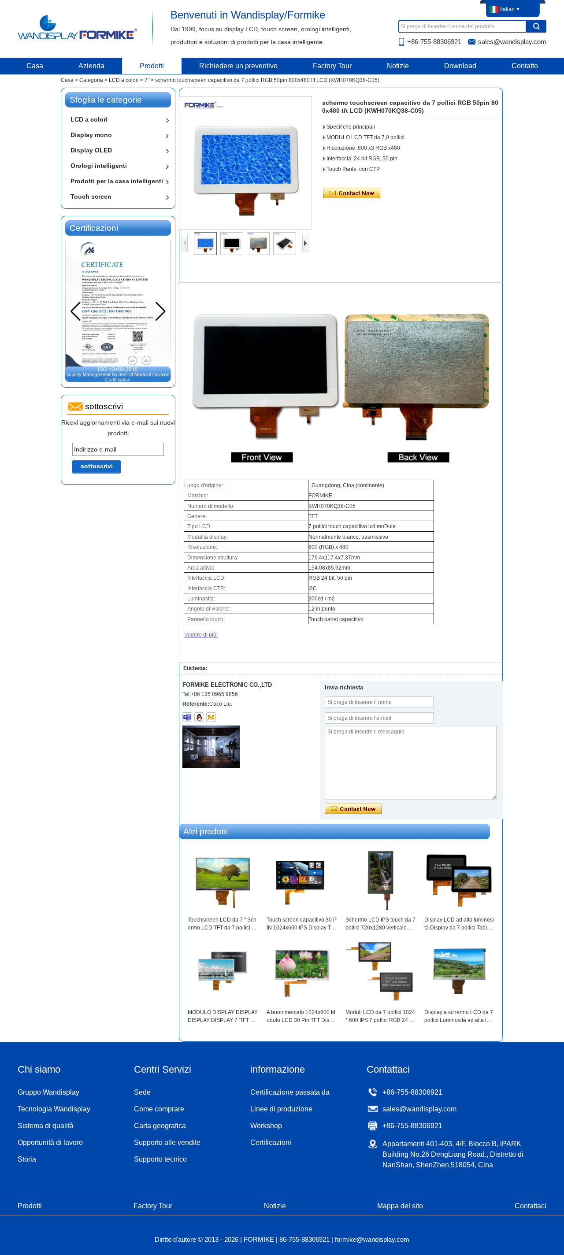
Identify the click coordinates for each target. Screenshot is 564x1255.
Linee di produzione (281, 1109)
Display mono (91, 134)
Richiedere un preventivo (238, 66)
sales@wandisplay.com (512, 41)
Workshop (266, 1125)
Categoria (91, 80)
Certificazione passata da (290, 1092)
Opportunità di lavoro (50, 1142)
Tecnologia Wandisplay (54, 1109)
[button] (161, 311)
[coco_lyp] (187, 717)
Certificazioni (270, 1142)
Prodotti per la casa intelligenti (116, 181)
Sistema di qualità (46, 1125)
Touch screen (90, 196)
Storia (27, 1159)
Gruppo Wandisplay (48, 1092)
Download (460, 66)
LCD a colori (124, 80)
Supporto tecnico (160, 1159)
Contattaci (530, 1206)
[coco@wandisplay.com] (211, 717)
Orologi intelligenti (98, 165)
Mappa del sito (400, 1206)
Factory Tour (332, 66)
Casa (34, 66)
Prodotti (152, 66)
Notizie (398, 66)
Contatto (525, 66)
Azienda (91, 66)
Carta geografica (160, 1125)
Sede (142, 1092)
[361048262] (199, 717)
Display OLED (91, 150)
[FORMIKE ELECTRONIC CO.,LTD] (78, 39)
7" (147, 80)
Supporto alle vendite (167, 1142)
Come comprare (159, 1109)
